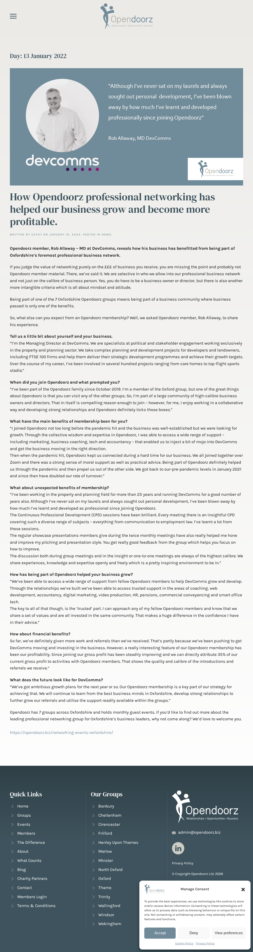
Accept (160, 933)
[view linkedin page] (178, 848)
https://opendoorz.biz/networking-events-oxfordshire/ (61, 732)
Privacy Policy (205, 943)
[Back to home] (126, 16)
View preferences (229, 933)
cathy (36, 234)
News (106, 234)
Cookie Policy (184, 943)
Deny (194, 933)
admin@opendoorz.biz (199, 832)
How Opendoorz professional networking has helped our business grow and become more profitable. (112, 209)
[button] (243, 889)
